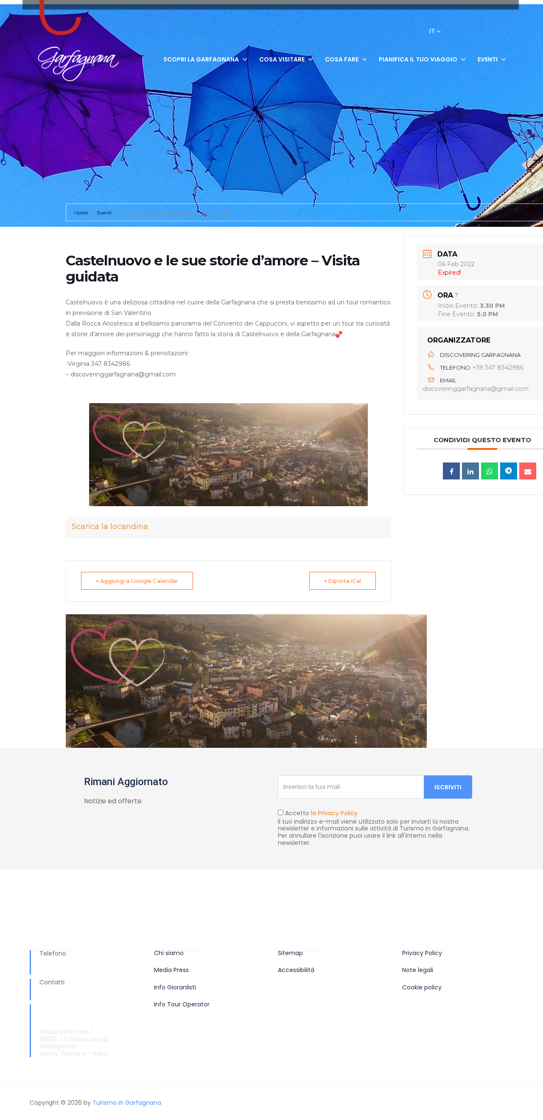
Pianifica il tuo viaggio (418, 59)
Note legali (417, 970)
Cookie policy (422, 987)
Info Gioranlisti (175, 987)
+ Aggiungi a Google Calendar (137, 580)
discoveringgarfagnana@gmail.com (476, 389)
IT (433, 31)
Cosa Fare (341, 59)
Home (81, 213)
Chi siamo (169, 953)
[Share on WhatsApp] (489, 470)
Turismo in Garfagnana (126, 1102)
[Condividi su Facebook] (451, 470)
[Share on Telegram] (508, 470)
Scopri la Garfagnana (201, 59)
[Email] (527, 470)
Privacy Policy (422, 953)
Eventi (488, 59)
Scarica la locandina (110, 526)
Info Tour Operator (182, 1004)
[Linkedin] (470, 470)
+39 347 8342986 (497, 367)
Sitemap (290, 953)
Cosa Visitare (282, 59)
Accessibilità (296, 970)
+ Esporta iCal (342, 580)
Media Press (171, 970)
